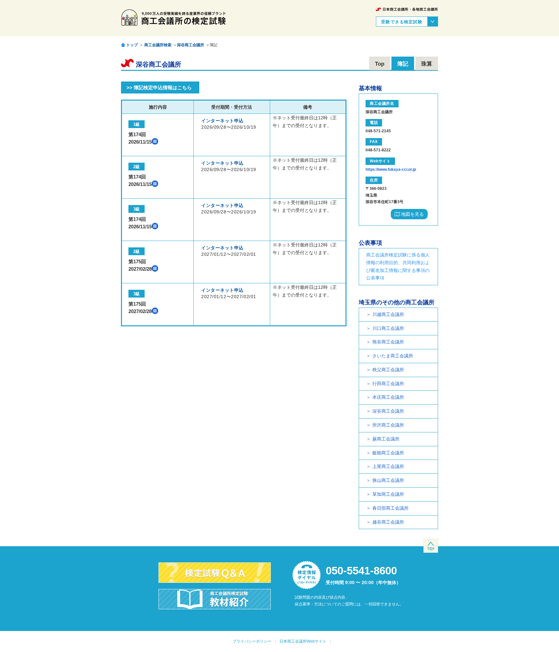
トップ (132, 45)
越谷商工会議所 (388, 522)
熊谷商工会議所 (388, 341)
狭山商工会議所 (388, 480)
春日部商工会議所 (390, 508)
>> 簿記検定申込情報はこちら (159, 87)
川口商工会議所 (388, 328)
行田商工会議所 (388, 383)
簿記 (402, 64)
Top (379, 64)
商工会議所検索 (157, 45)
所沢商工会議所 (388, 425)
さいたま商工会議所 (392, 355)
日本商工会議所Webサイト (303, 641)
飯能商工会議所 (388, 452)
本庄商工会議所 (388, 397)
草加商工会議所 (388, 494)
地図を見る (412, 214)
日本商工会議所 (407, 9)
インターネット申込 (222, 120)
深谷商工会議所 (190, 45)
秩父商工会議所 (388, 369)
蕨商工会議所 (386, 438)
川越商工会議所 (388, 314)
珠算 (426, 64)
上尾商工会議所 (388, 466)
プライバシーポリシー (252, 641)
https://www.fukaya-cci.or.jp (391, 169)
